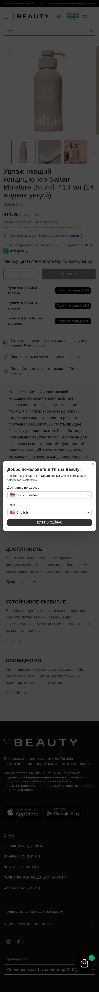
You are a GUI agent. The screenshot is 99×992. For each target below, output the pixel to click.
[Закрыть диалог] (93, 464)
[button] (49, 495)
